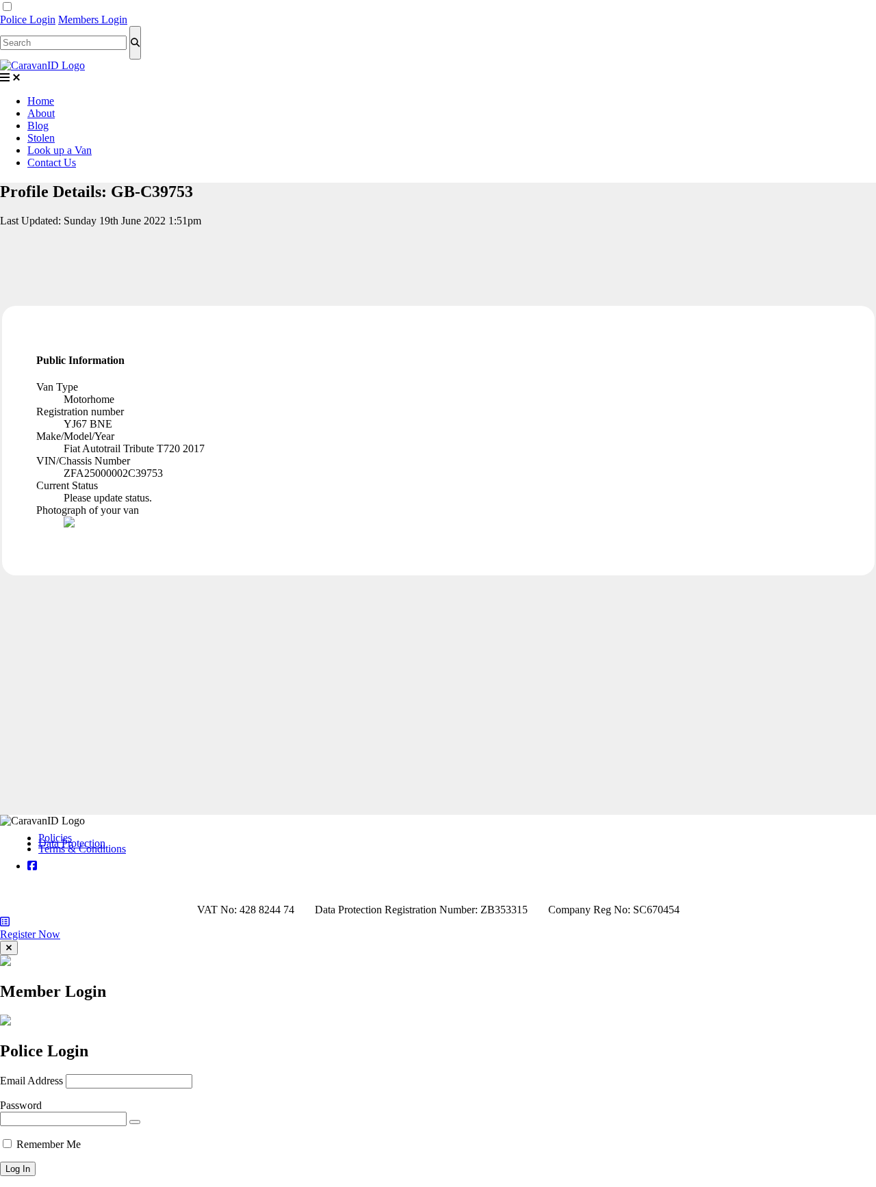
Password (21, 1105)
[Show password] (134, 1122)
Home (40, 101)
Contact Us (51, 162)
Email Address (31, 1080)
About (41, 113)
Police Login (27, 19)
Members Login (92, 19)
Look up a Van (59, 150)
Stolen (41, 138)
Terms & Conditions (82, 849)
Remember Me (48, 1144)
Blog (38, 125)
